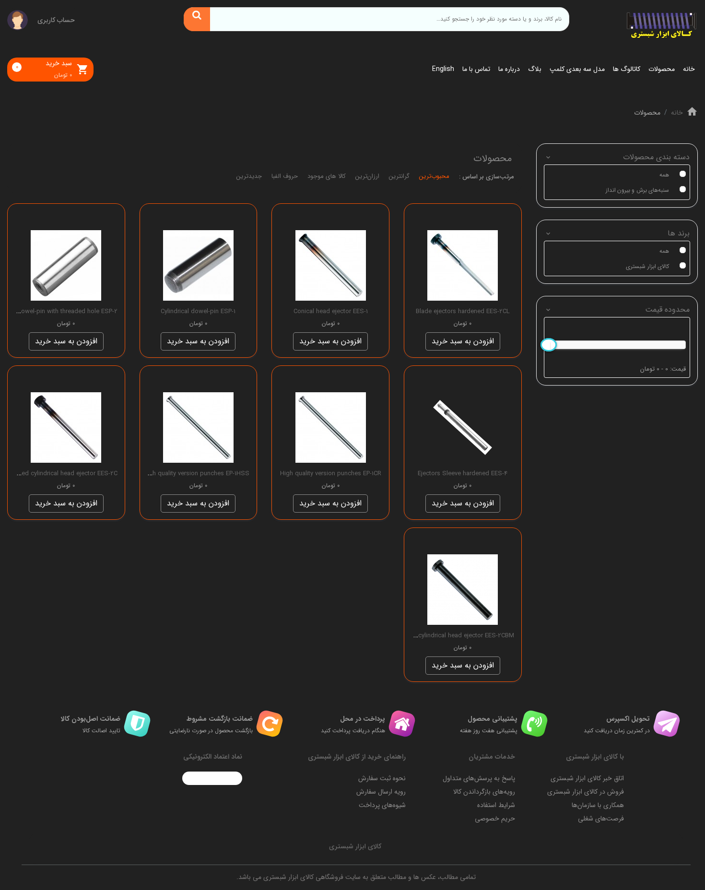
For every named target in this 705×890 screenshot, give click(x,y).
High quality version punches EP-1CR (330, 473)
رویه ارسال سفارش (381, 791)
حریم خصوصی (495, 818)
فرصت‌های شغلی (601, 818)
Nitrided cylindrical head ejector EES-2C (62, 473)
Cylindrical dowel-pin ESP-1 (198, 311)
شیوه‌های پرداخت (382, 805)
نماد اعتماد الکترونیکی (212, 756)
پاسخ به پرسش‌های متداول (479, 778)
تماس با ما (476, 69)
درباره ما (509, 69)
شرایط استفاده (496, 805)
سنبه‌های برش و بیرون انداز (637, 190)
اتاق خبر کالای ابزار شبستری (587, 778)
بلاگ (534, 69)
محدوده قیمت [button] (667, 310)
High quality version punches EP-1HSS (196, 473)
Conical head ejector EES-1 (331, 311)
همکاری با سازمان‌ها (598, 805)
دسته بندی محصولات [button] (656, 157)
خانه (689, 69)
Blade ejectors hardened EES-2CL (463, 311)
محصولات (661, 69)
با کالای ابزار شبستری (595, 756)
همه (664, 174)
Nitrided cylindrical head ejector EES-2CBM (454, 636)
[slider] (548, 344)
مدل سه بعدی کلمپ (577, 69)
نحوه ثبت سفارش (382, 778)
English (443, 69)
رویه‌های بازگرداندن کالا (484, 791)
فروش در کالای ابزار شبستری (585, 791)
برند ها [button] (679, 233)
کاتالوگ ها (626, 69)
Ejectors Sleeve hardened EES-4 (462, 473)
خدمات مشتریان (492, 756)
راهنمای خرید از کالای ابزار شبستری (357, 756)
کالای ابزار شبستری (647, 266)
